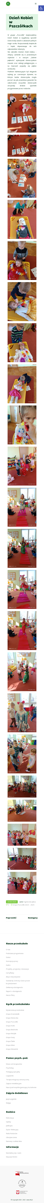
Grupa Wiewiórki (12, 1049)
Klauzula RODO (11, 1157)
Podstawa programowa (14, 953)
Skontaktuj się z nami (13, 1153)
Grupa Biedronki (12, 1029)
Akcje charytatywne (13, 977)
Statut (8, 957)
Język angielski (11, 1099)
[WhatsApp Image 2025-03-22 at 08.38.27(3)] (22, 811)
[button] (41, 8)
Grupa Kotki (10, 1026)
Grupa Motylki (11, 1033)
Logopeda (9, 1076)
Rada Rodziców (11, 1133)
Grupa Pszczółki (12, 1022)
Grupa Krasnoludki (12, 1014)
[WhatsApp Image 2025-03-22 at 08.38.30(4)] (22, 342)
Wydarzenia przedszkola (15, 1010)
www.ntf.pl (29, 1200)
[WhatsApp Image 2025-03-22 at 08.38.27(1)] (22, 835)
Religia (8, 1103)
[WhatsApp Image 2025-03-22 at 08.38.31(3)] (22, 113)
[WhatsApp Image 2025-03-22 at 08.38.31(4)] (22, 178)
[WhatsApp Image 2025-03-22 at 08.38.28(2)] (22, 507)
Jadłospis (9, 1126)
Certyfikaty (10, 973)
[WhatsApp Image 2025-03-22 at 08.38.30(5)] (22, 383)
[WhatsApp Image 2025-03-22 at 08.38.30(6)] (22, 301)
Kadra (8, 965)
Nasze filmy (10, 995)
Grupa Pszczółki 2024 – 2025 (23, 905)
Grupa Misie (10, 1045)
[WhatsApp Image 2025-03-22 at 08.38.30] (22, 630)
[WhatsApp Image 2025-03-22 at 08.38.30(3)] (22, 260)
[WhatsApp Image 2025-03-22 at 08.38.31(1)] (22, 712)
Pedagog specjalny (13, 1072)
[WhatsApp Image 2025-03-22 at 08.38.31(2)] (22, 146)
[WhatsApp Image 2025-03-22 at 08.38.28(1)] (22, 466)
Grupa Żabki (10, 1041)
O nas (8, 949)
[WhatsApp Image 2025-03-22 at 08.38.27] (22, 883)
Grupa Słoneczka (12, 1018)
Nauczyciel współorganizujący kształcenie (21, 1087)
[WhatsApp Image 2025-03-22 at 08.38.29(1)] (22, 548)
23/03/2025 (11, 902)
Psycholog (10, 1068)
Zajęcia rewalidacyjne (13, 1083)
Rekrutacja (10, 1118)
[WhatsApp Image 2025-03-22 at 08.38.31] (22, 787)
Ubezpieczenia (11, 1137)
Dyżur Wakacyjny (12, 1129)
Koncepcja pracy (12, 961)
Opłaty (8, 1122)
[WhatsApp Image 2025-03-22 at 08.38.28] (22, 671)
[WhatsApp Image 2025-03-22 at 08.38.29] (22, 589)
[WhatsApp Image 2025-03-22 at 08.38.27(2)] (22, 859)
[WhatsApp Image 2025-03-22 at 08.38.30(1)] (22, 424)
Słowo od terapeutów (14, 1064)
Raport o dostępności (14, 991)
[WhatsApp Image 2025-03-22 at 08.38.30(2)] (22, 219)
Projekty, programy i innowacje (17, 969)
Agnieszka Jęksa (30, 902)
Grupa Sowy (10, 1037)
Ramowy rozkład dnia (14, 1141)
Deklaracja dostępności (14, 987)
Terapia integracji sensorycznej (17, 1079)
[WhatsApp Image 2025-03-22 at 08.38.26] (22, 753)
